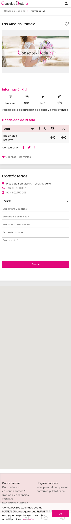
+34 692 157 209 (16, 192)
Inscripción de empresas (52, 487)
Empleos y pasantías (15, 495)
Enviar (35, 264)
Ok (60, 513)
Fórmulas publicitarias (51, 491)
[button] (65, 33)
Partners (7, 499)
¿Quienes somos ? (14, 491)
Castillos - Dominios (18, 157)
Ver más (28, 519)
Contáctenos (10, 487)
